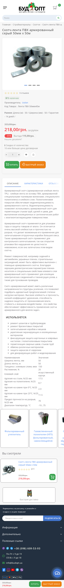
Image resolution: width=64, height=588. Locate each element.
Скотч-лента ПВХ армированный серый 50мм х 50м (35, 463)
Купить (35, 584)
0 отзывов (24, 93)
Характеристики (33, 183)
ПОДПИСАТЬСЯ (52, 518)
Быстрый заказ (51, 584)
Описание (13, 183)
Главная (6, 24)
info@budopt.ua (14, 562)
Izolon (25, 102)
